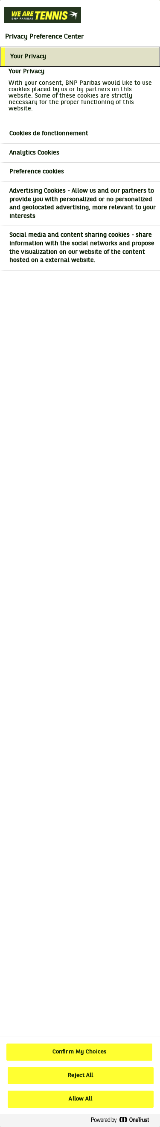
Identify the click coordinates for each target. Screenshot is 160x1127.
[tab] (80, 57)
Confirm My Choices (79, 1052)
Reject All (80, 1075)
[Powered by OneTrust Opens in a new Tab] (123, 1120)
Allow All (80, 1099)
